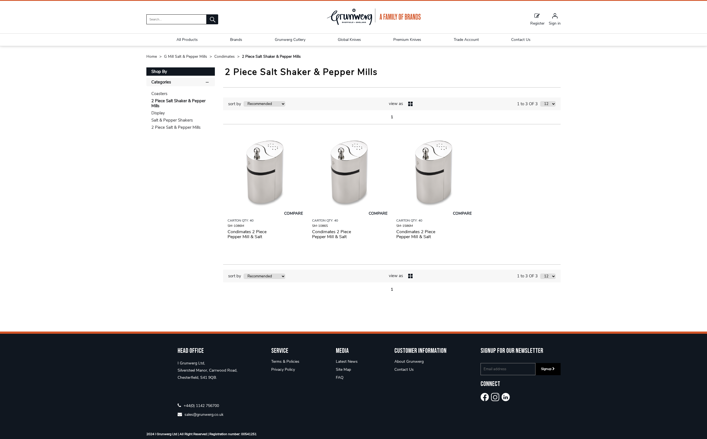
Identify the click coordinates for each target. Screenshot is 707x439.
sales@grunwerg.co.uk (203, 414)
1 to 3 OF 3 (527, 104)
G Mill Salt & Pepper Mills (186, 56)
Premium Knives (407, 39)
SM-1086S (320, 226)
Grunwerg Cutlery (290, 39)
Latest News (347, 361)
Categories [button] (161, 82)
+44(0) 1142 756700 (201, 405)
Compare (293, 213)
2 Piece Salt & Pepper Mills (176, 127)
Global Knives (349, 39)
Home (152, 56)
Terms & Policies (285, 361)
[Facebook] (485, 397)
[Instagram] (495, 397)
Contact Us (404, 369)
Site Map (343, 369)
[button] (212, 19)
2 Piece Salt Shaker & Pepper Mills (271, 56)
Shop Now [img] (265, 250)
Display (158, 113)
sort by (234, 104)
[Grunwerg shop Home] (374, 24)
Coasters (159, 93)
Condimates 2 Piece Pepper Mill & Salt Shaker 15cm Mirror (416, 237)
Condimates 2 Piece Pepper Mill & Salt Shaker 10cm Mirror (247, 237)
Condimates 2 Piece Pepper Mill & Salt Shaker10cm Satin (331, 237)
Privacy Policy (283, 369)
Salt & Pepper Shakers (172, 120)
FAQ (340, 377)
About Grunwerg (409, 361)
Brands (236, 39)
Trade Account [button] (466, 39)
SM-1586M (404, 226)
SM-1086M (236, 226)
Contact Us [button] (521, 39)
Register (537, 23)
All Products (187, 39)
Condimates (225, 56)
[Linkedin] (506, 397)
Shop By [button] (159, 71)
